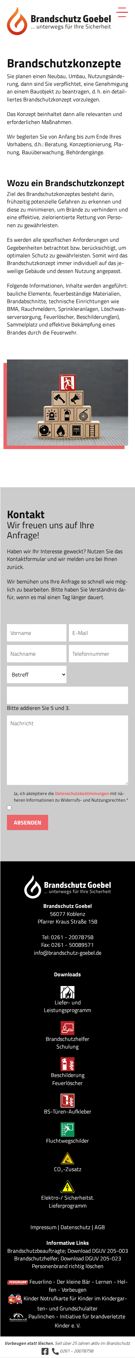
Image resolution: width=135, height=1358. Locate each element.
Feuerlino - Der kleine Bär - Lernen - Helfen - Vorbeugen (78, 1285)
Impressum (43, 1227)
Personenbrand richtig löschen (68, 1266)
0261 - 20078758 (76, 1350)
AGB (99, 1227)
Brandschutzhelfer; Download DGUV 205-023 (67, 1258)
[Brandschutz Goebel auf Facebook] (45, 1350)
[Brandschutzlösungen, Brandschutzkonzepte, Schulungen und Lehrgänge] (59, 20)
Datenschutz (75, 1227)
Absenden (27, 822)
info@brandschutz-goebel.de (67, 953)
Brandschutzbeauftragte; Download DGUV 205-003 (67, 1251)
